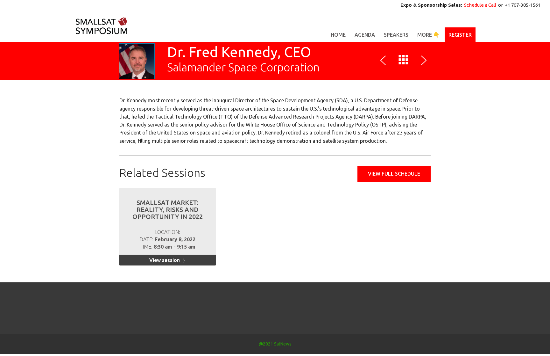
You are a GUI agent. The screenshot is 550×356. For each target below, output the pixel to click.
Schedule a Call (480, 5)
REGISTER (460, 35)
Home (338, 35)
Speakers (396, 35)
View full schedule (394, 174)
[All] (403, 61)
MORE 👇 (428, 35)
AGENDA (365, 35)
